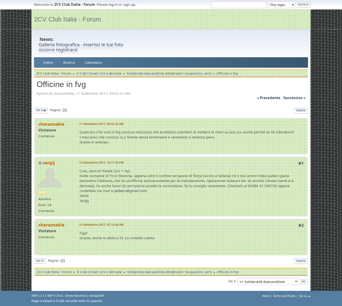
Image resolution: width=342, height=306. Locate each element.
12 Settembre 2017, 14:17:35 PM (101, 163)
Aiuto (265, 296)
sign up (129, 4)
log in (113, 4)
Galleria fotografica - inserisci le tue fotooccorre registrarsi (81, 47)
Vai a (232, 281)
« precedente (268, 97)
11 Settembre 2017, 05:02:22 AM (101, 124)
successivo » (294, 97)
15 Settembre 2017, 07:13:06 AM (101, 225)
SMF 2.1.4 (37, 295)
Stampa (300, 110)
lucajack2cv (193, 73)
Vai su (40, 260)
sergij (49, 162)
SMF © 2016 (55, 295)
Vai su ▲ (305, 296)
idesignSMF (96, 295)
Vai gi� (41, 110)
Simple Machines (76, 295)
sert (207, 73)
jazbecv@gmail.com (130, 190)
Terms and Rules (284, 296)
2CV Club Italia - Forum (67, 19)
